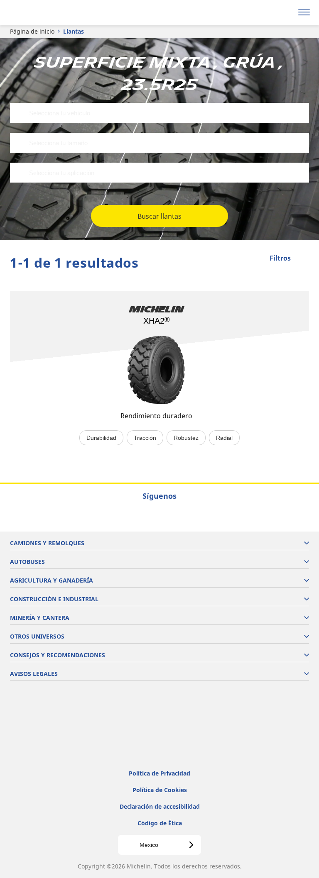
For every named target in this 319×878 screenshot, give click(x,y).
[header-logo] (39, 12)
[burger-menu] (304, 12)
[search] (284, 12)
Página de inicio (32, 31)
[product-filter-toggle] (303, 259)
